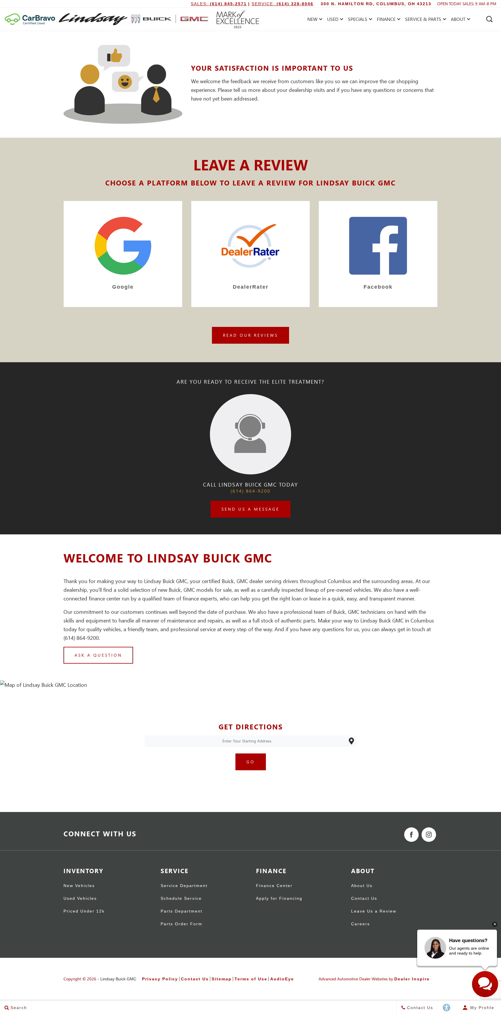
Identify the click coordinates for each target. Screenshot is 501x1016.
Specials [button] (357, 20)
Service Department (184, 886)
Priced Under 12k (84, 911)
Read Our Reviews (250, 335)
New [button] (314, 20)
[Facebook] (411, 834)
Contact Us (364, 898)
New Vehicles (79, 886)
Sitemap (222, 979)
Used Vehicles (80, 898)
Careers (360, 924)
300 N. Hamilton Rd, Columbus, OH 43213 (376, 3)
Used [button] (333, 20)
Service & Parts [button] (423, 20)
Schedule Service (181, 898)
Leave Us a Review (373, 911)
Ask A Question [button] (98, 655)
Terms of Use (251, 979)
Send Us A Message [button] (250, 509)
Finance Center (274, 886)
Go (250, 761)
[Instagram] (429, 834)
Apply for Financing (279, 898)
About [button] (458, 20)
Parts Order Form (181, 924)
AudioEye (282, 979)
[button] (489, 19)
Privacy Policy (160, 979)
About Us (362, 886)
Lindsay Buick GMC (118, 979)
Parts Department (181, 911)
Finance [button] (386, 20)
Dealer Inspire (412, 979)
